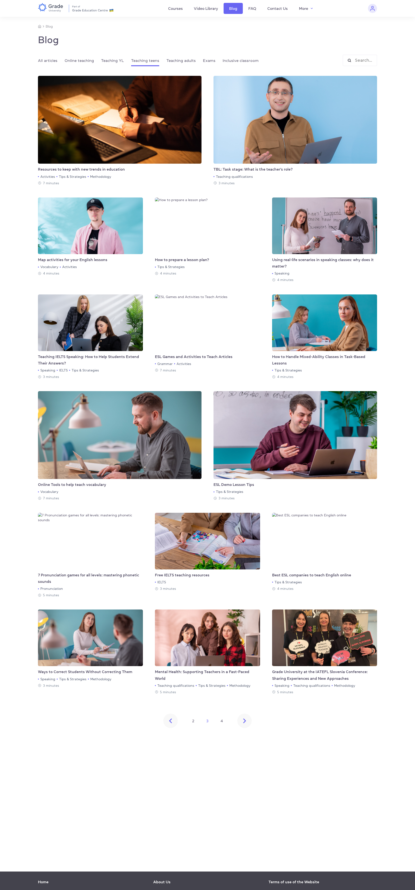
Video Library (206, 8)
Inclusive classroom (241, 60)
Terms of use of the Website (294, 882)
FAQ (252, 8)
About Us (162, 882)
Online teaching (79, 60)
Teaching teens (145, 60)
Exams (209, 60)
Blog (233, 8)
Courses (175, 8)
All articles (47, 60)
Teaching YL (112, 60)
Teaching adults (181, 60)
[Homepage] (39, 26)
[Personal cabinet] (372, 8)
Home (43, 882)
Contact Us (277, 8)
